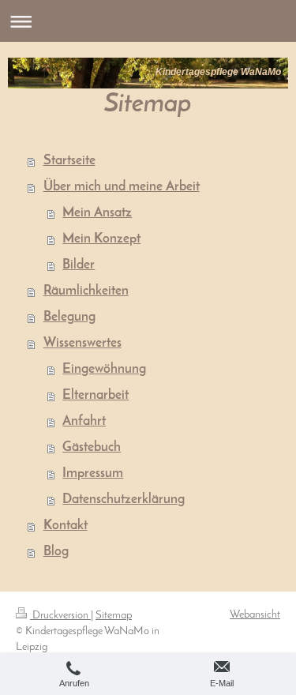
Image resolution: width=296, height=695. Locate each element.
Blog (56, 552)
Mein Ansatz (97, 213)
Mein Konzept (101, 239)
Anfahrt (84, 421)
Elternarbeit (95, 395)
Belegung (69, 317)
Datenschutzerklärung (123, 500)
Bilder (78, 265)
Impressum (92, 474)
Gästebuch (91, 447)
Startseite (69, 161)
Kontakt (65, 526)
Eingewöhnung (104, 369)
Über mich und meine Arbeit (121, 187)
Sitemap (114, 616)
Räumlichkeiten (86, 291)
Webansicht (255, 615)
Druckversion (60, 616)
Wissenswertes (82, 343)
